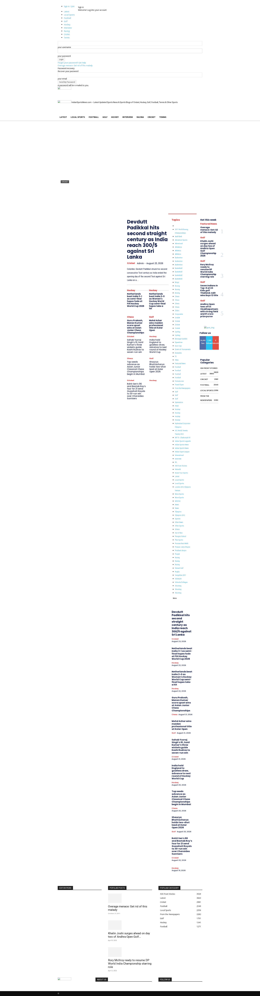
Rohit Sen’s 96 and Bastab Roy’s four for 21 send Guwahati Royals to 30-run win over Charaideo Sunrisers (136, 391)
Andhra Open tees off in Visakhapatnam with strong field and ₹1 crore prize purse (209, 310)
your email (62, 78)
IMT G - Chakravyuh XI (182, 438)
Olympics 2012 (180, 515)
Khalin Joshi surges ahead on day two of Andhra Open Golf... (129, 935)
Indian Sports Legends (183, 441)
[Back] (85, 4)
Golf (105, 117)
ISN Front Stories (181, 466)
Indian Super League (182, 452)
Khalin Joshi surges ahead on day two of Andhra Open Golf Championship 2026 (208, 248)
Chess (130, 317)
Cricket (151, 117)
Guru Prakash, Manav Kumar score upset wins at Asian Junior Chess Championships (135, 326)
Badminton (178, 258)
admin (63, 202)
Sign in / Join (69, 6)
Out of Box (179, 533)
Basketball (178, 268)
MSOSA (177, 501)
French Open (179, 385)
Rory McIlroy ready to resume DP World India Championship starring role (208, 270)
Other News (179, 522)
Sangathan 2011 (180, 575)
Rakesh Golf (179, 568)
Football (94, 117)
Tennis (162, 117)
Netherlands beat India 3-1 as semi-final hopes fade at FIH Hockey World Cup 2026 (135, 299)
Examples (178, 353)
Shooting (178, 586)
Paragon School (180, 536)
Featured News (180, 363)
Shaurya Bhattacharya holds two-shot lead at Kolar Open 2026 (157, 366)
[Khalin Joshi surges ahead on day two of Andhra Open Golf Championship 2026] (130, 925)
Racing (140, 117)
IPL (176, 462)
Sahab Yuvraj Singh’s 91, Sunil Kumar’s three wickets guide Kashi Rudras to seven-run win (135, 345)
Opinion (177, 519)
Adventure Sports (181, 240)
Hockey (115, 117)
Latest (63, 117)
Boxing (177, 286)
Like (202, 337)
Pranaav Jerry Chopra (182, 547)
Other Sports (179, 526)
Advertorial (179, 243)
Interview (127, 117)
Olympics (178, 512)
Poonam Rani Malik (181, 543)
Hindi (177, 406)
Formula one (179, 381)
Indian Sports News (182, 445)
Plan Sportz (179, 540)
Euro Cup (178, 346)
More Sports (179, 494)
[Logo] (64, 88)
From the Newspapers (182, 388)
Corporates (179, 314)
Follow (209, 337)
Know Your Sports (181, 473)
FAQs (176, 360)
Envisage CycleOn (181, 339)
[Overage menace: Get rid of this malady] (130, 898)
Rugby (177, 572)
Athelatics (178, 247)
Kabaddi (178, 469)
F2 (176, 356)
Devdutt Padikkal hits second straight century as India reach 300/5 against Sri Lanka (130, 192)
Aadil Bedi (178, 236)
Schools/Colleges (181, 582)
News (177, 505)
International (179, 455)
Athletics (178, 251)
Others (177, 529)
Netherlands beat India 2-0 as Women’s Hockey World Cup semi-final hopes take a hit (157, 301)
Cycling (177, 332)
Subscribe (217, 337)
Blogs (177, 282)
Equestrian (178, 342)
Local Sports (78, 117)
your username (64, 47)
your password (64, 56)
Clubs (177, 311)
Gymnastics (179, 402)
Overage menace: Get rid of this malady (75, 65)
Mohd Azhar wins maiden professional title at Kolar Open (156, 325)
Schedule (178, 579)
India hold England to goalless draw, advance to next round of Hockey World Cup (158, 345)
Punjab (177, 554)
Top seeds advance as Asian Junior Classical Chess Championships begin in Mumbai (136, 367)
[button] (199, 90)
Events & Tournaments (183, 349)
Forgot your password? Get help (72, 62)
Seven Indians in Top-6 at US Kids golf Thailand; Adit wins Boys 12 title (209, 290)
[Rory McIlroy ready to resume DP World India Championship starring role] (130, 952)
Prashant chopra (180, 550)
